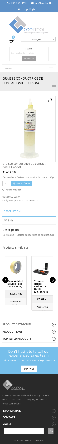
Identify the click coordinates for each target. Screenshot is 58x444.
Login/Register (30, 9)
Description (12, 211)
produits (19, 200)
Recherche (29, 58)
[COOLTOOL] (29, 24)
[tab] (29, 212)
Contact (29, 368)
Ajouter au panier (21, 183)
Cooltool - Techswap (33, 440)
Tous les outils (31, 200)
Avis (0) (8, 220)
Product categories (16, 324)
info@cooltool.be (44, 3)
